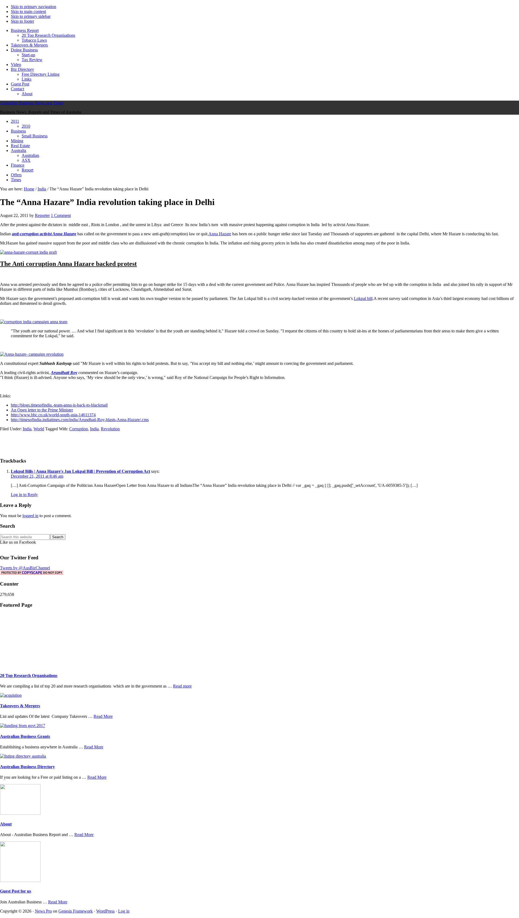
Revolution (110, 429)
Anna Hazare (219, 234)
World (39, 429)
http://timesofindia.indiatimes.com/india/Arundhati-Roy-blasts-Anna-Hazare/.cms (80, 419)
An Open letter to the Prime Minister (42, 410)
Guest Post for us (15, 891)
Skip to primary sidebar (31, 16)
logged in (30, 515)
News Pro (43, 911)
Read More (103, 716)
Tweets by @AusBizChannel (25, 568)
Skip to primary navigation (33, 6)
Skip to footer (22, 21)
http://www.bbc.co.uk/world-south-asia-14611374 (53, 414)
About (6, 824)
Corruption (78, 429)
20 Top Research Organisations (28, 675)
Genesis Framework (75, 911)
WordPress (105, 911)
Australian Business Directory (27, 766)
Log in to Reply (24, 494)
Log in (123, 911)
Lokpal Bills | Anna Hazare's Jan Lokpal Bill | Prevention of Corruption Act (80, 471)
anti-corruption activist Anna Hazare (44, 234)
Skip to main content (28, 11)
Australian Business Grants (25, 736)
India (27, 429)
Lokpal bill (363, 298)
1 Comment (61, 215)
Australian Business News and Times (32, 103)
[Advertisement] (259, 444)
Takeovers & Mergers (20, 706)
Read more (182, 686)
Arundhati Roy (64, 372)
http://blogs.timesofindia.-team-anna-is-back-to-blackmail (59, 405)
